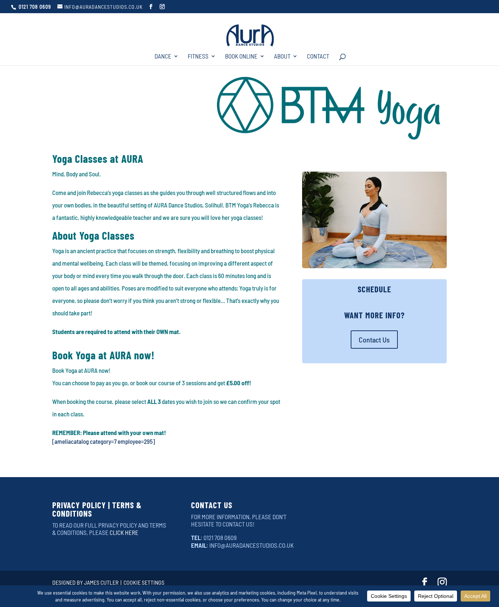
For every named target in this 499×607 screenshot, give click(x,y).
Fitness (198, 56)
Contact (318, 56)
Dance (163, 56)
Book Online (241, 56)
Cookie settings (143, 582)
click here (124, 532)
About (282, 56)
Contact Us (374, 339)
